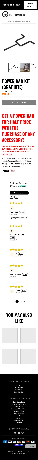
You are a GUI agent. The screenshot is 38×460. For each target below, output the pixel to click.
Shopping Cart (19, 392)
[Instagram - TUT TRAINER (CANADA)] (22, 432)
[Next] (36, 67)
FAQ (19, 416)
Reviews (19, 423)
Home (9, 21)
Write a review (19, 193)
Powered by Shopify (19, 453)
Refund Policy (19, 413)
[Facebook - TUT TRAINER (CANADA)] (19, 432)
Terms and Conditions (19, 409)
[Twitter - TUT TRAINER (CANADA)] (15, 432)
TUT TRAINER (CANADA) (21, 451)
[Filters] (12, 197)
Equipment (19, 387)
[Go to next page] (25, 301)
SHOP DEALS (30, 4)
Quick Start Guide (19, 402)
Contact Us (19, 406)
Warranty (19, 418)
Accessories (19, 390)
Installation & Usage (19, 404)
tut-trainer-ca (7, 91)
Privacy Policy (19, 411)
